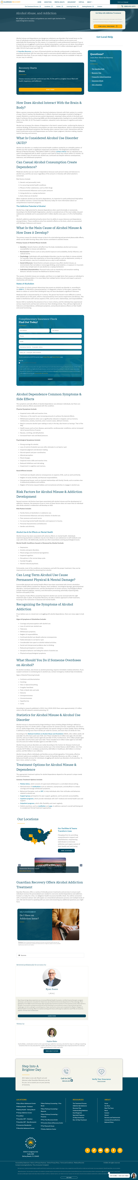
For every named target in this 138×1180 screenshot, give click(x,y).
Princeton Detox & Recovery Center (52, 1123)
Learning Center (71, 6)
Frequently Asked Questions (101, 77)
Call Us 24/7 (66, 1078)
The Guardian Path (98, 69)
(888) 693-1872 (66, 1081)
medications (36, 786)
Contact (99, 6)
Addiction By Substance (80, 1106)
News (106, 1110)
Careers (106, 1113)
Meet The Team (109, 1108)
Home (106, 1103)
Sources (23, 955)
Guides (58, 6)
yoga (50, 806)
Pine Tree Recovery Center (50, 1120)
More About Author (52, 1051)
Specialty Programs (78, 1115)
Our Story (107, 1106)
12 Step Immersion (78, 1117)
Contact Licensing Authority (23, 1165)
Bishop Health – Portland (25, 1106)
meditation (42, 806)
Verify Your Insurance (101, 1079)
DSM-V (21, 289)
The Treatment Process (32, 6)
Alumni (106, 1115)
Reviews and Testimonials (112, 1117)
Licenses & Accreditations (112, 1120)
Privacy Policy (45, 373)
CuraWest (20, 1116)
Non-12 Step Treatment (80, 1120)
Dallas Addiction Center (49, 1129)
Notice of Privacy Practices (38, 1163)
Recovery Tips (96, 73)
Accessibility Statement (22, 1163)
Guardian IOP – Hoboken (25, 1119)
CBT (42, 791)
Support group (25, 796)
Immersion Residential (24, 1125)
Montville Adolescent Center (26, 1128)
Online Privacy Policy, (108, 1168)
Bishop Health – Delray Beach (26, 1109)
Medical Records (79, 1163)
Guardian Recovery (24, 51)
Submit (50, 379)
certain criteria (61, 151)
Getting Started (86, 6)
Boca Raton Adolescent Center (27, 1103)
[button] (50, 90)
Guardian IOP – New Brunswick (27, 1122)
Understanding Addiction (80, 1110)
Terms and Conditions (38, 373)
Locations (47, 6)
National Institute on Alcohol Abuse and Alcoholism (45, 734)
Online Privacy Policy (53, 1163)
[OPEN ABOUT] (92, 2)
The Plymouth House (48, 1126)
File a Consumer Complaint (41, 1165)
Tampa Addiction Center (25, 1113)
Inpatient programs (27, 799)
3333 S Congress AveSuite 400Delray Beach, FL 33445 (30, 1154)
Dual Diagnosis (77, 1113)
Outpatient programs (27, 803)
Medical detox (25, 784)
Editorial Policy (108, 1122)
